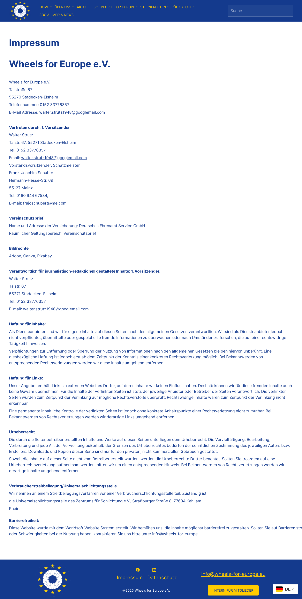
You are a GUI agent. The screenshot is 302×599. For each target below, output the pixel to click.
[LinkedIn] (154, 569)
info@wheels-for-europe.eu (233, 574)
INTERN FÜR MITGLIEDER (233, 590)
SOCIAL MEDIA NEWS (56, 15)
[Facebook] (138, 569)
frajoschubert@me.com (45, 203)
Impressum (130, 577)
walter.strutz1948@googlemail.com (72, 112)
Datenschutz (162, 577)
